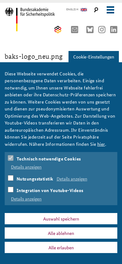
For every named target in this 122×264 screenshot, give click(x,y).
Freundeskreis (58, 29)
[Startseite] (32, 19)
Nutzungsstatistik (35, 178)
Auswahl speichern (61, 219)
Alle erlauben (61, 247)
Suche (96, 10)
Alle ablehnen (61, 233)
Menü (110, 10)
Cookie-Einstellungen (93, 56)
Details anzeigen (26, 167)
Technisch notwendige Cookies (49, 158)
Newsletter (76, 29)
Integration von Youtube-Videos (50, 190)
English (72, 9)
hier (101, 144)
